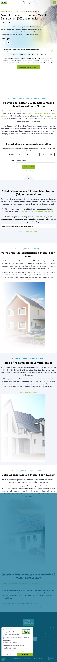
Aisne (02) (22, 11)
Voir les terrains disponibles (29, 392)
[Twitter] (36, 658)
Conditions (37, 171)
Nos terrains (48, 637)
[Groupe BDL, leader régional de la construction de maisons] (50, 658)
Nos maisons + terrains (48, 640)
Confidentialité (31, 171)
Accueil (3, 11)
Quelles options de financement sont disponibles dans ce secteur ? (20, 604)
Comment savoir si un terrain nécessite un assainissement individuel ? (21, 608)
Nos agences (48, 646)
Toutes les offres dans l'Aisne (28, 232)
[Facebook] (34, 658)
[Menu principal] (54, 2)
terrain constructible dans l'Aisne (36, 113)
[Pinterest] (41, 658)
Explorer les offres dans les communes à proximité (17, 226)
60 (27, 154)
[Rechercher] (35, 2)
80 (51, 154)
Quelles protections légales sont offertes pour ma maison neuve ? (20, 583)
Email (12, 160)
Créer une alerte (28, 167)
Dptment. (11, 155)
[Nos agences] (30, 2)
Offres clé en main (12, 11)
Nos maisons (48, 634)
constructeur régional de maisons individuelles (36, 211)
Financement (48, 643)
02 (19, 154)
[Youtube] (39, 658)
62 (35, 154)
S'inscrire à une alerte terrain (28, 67)
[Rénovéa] (34, 639)
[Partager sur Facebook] (3, 42)
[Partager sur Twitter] (8, 42)
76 (43, 154)
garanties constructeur (48, 118)
